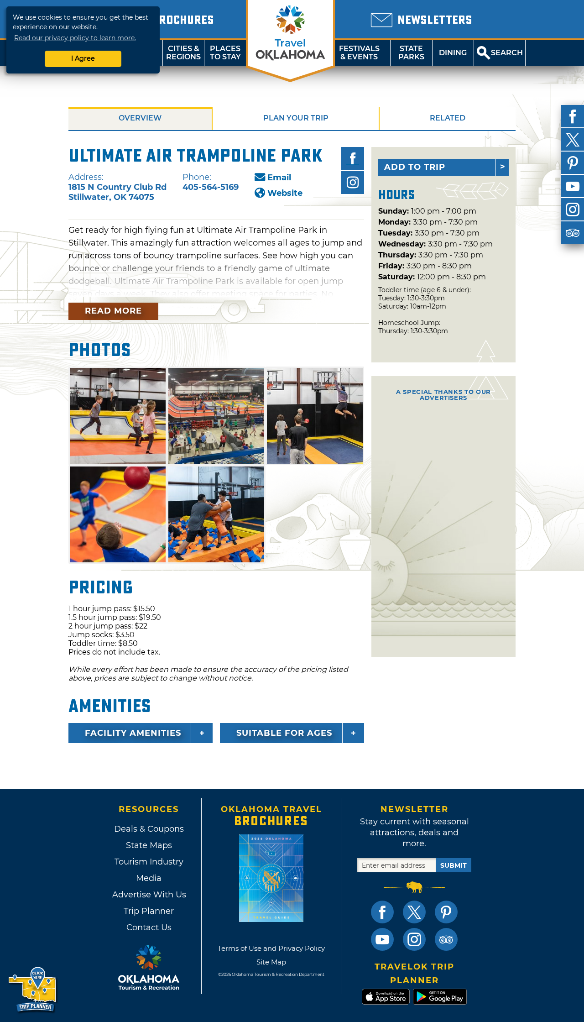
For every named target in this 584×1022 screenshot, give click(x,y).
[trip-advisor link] (446, 939)
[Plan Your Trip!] (33, 989)
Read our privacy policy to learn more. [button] (75, 38)
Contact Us (149, 927)
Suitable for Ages (284, 733)
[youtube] (572, 186)
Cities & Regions (183, 52)
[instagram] (572, 209)
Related (447, 118)
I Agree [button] (83, 58)
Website (284, 193)
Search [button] (507, 52)
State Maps (149, 845)
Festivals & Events (359, 52)
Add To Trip (414, 167)
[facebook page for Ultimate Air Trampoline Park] (352, 158)
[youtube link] (382, 939)
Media (149, 878)
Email (279, 178)
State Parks (411, 52)
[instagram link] (414, 939)
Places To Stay (225, 52)
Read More (113, 311)
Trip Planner (149, 911)
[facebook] (572, 116)
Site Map (271, 962)
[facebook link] (382, 912)
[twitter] (572, 139)
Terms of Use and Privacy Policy (271, 948)
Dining (453, 52)
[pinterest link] (446, 912)
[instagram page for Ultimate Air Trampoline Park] (352, 182)
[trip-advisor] (572, 232)
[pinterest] (572, 163)
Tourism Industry (149, 862)
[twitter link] (414, 912)
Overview (140, 118)
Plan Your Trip (295, 118)
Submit (453, 865)
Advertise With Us (148, 895)
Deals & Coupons (149, 829)
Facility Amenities (133, 733)
